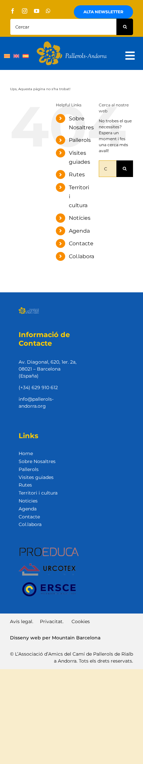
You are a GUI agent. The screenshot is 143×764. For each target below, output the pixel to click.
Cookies (81, 621)
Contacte (81, 243)
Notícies (79, 218)
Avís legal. (21, 621)
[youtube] (36, 11)
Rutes (77, 174)
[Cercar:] (63, 26)
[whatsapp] (48, 11)
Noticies (28, 501)
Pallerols (80, 140)
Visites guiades (36, 477)
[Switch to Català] (7, 56)
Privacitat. (52, 621)
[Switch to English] (16, 56)
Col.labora (81, 256)
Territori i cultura (38, 493)
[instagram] (24, 11)
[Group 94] (72, 43)
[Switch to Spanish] (25, 56)
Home (26, 453)
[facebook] (12, 11)
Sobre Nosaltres (37, 461)
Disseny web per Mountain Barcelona (55, 638)
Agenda (79, 231)
